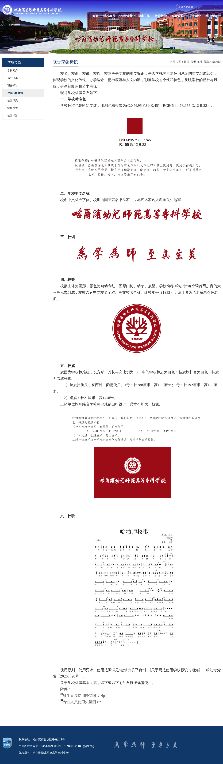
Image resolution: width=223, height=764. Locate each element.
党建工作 (144, 16)
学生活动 (212, 16)
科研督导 (178, 16)
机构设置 (126, 16)
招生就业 (195, 16)
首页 (95, 16)
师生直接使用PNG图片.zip (84, 696)
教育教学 (161, 16)
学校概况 (109, 16)
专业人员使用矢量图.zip (82, 702)
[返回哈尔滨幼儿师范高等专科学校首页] (31, 7)
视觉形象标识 (212, 61)
